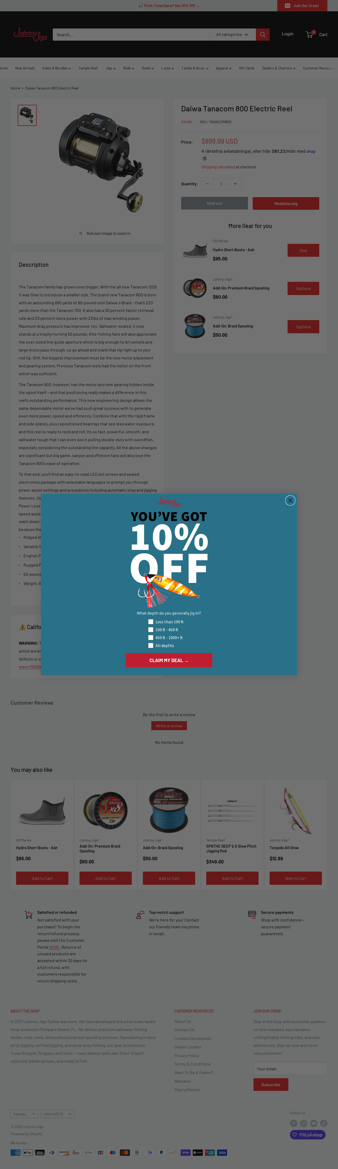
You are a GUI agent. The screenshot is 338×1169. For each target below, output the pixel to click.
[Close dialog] (290, 500)
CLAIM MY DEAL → (169, 660)
